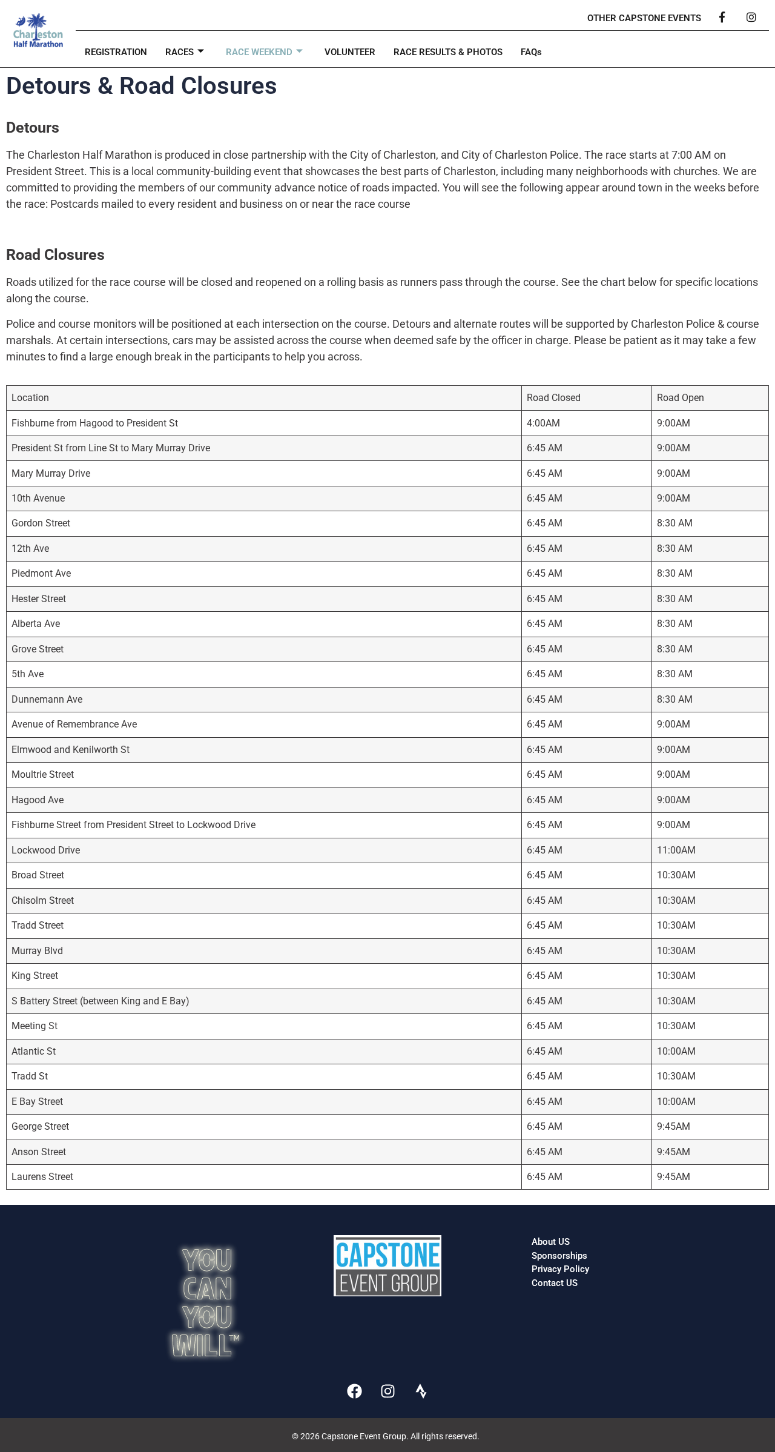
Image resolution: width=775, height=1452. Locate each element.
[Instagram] (387, 1391)
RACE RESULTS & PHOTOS (448, 52)
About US (551, 1241)
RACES (179, 52)
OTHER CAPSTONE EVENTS (644, 18)
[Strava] (421, 1391)
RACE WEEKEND (259, 52)
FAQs (531, 52)
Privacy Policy (560, 1269)
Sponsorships (559, 1255)
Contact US (555, 1283)
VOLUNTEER (350, 52)
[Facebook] (354, 1391)
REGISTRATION (116, 52)
